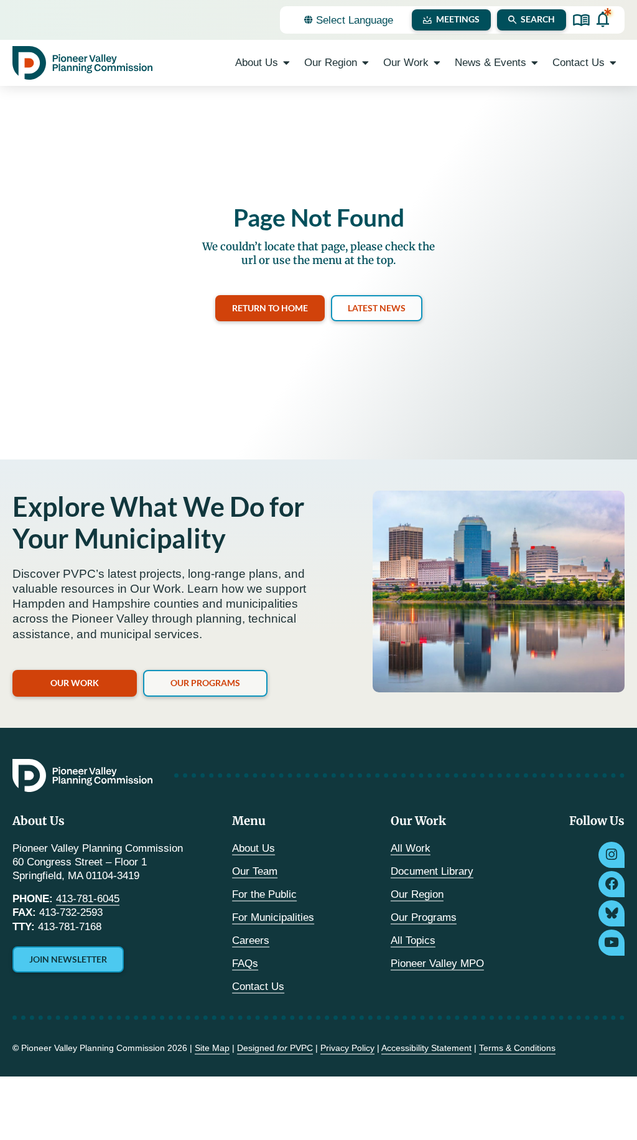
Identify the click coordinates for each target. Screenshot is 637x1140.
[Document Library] (581, 20)
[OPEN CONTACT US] (613, 63)
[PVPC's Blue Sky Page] (611, 913)
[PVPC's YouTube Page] (611, 943)
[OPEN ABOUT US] (286, 63)
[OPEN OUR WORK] (437, 63)
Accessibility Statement (426, 1048)
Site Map (212, 1048)
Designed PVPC (275, 1048)
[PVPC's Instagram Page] (611, 855)
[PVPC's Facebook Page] (611, 884)
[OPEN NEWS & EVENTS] (534, 63)
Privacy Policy (347, 1048)
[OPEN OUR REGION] (365, 63)
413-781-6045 (87, 899)
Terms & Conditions (517, 1048)
